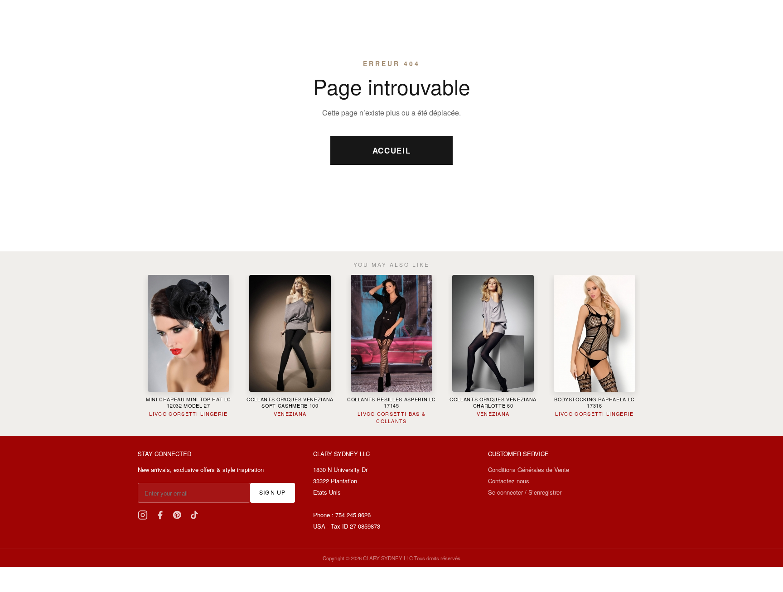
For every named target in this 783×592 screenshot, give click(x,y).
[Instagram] (143, 515)
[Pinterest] (177, 515)
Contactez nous (508, 480)
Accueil (391, 150)
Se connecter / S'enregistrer (524, 492)
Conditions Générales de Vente (528, 469)
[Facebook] (160, 515)
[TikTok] (194, 515)
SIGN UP (272, 492)
